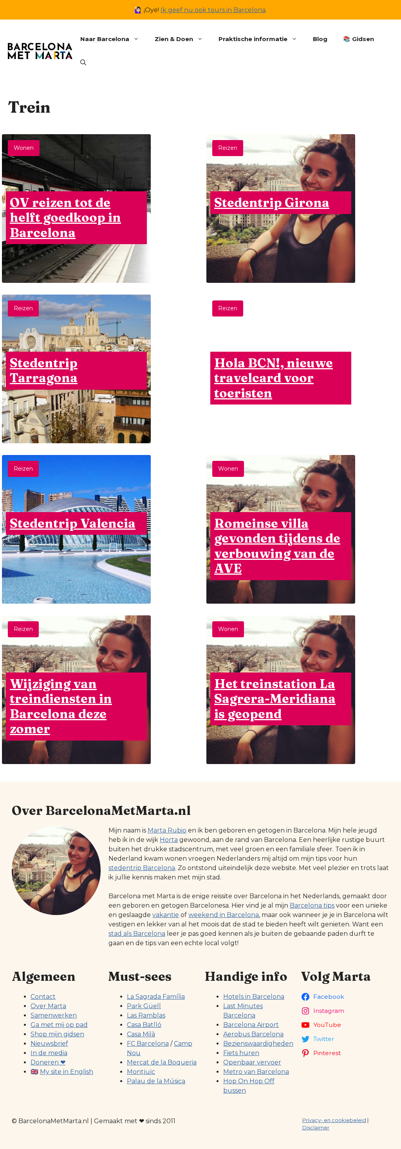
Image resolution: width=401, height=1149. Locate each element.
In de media (49, 1053)
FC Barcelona (148, 1043)
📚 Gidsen (358, 39)
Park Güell (144, 1006)
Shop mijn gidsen (57, 1034)
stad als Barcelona (136, 933)
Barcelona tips (312, 905)
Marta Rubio (167, 830)
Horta (169, 839)
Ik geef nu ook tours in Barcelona (213, 10)
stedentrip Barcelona (141, 868)
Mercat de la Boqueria (162, 1062)
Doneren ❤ (48, 1062)
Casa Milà (141, 1034)
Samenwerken (54, 1015)
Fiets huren (241, 1053)
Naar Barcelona (104, 39)
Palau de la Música (156, 1081)
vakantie (165, 915)
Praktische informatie (253, 39)
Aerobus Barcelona (253, 1034)
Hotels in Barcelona (253, 996)
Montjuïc (141, 1071)
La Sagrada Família (156, 996)
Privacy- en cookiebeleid (334, 1120)
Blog (320, 39)
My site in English (66, 1071)
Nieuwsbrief (49, 1043)
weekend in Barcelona (223, 915)
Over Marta (48, 1006)
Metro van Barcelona (256, 1071)
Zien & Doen (174, 39)
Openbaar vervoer (252, 1062)
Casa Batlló (144, 1025)
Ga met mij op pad (59, 1025)
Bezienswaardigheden (258, 1043)
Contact (43, 996)
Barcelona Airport (251, 1025)
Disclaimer (315, 1127)
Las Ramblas (146, 1015)
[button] (83, 62)
